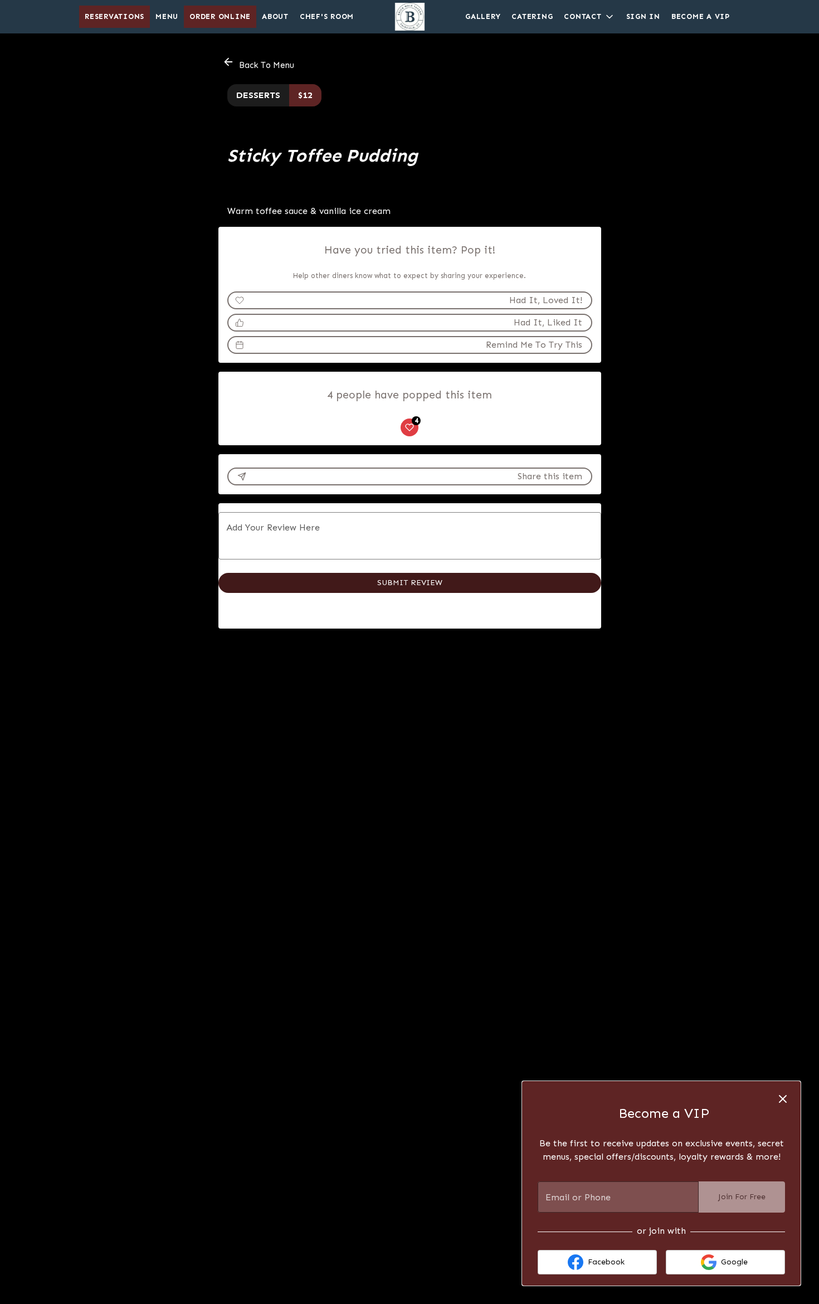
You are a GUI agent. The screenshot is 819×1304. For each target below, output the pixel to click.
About (275, 16)
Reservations (114, 16)
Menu (166, 16)
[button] (589, 17)
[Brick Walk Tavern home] (409, 17)
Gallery (482, 16)
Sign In (643, 16)
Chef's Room (327, 16)
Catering (532, 16)
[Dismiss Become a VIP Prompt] (782, 1099)
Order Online (220, 16)
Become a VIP (700, 16)
